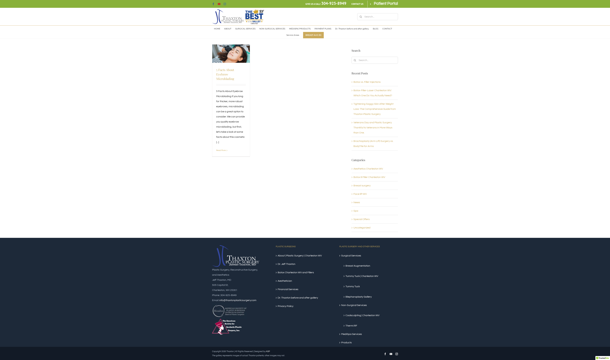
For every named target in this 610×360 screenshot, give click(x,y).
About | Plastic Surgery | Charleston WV (300, 255)
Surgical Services (351, 255)
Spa (355, 211)
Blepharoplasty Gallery (359, 296)
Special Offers (361, 219)
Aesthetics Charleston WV (368, 168)
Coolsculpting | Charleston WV (363, 315)
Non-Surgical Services (354, 305)
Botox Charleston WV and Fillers (296, 272)
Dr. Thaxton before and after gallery (298, 297)
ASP (268, 351)
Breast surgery (362, 185)
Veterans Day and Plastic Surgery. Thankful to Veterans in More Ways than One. (372, 127)
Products (346, 342)
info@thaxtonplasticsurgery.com (237, 300)
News (356, 202)
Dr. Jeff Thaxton (286, 264)
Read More (221, 150)
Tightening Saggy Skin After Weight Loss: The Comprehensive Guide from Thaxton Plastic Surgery (374, 109)
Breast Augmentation (358, 266)
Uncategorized (361, 227)
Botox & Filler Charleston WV (369, 177)
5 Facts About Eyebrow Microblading (225, 74)
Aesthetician (285, 281)
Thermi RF (351, 325)
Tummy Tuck (353, 286)
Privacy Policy (285, 306)
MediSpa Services (351, 334)
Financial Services (288, 289)
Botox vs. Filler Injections (367, 82)
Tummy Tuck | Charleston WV (362, 276)
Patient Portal (386, 3)
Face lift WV (360, 194)
